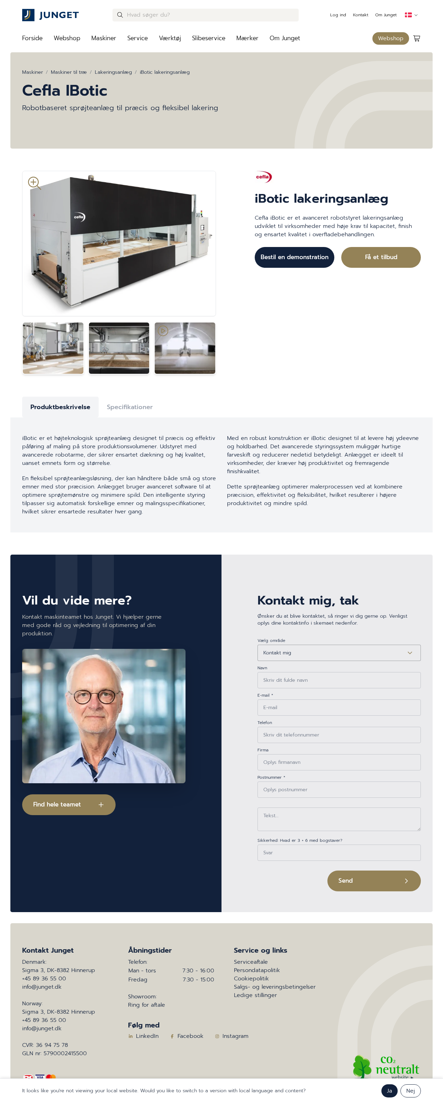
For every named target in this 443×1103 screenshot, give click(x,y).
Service (137, 38)
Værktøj (170, 38)
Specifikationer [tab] (130, 407)
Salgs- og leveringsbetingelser (275, 987)
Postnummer (271, 777)
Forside (32, 38)
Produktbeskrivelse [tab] (60, 407)
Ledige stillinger (255, 995)
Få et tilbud (381, 257)
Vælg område (271, 640)
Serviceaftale (251, 962)
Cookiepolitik (251, 978)
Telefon (264, 722)
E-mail (265, 695)
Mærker (247, 38)
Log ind (338, 15)
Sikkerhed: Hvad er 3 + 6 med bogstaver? (299, 840)
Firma (263, 750)
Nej (410, 1091)
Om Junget (386, 15)
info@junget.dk (42, 987)
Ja (389, 1091)
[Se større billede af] (53, 348)
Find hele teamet (57, 804)
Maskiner (103, 38)
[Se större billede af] (119, 243)
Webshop (67, 38)
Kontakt (360, 15)
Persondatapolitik (257, 970)
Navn (262, 668)
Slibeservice (208, 38)
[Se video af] (185, 348)
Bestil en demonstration (294, 257)
